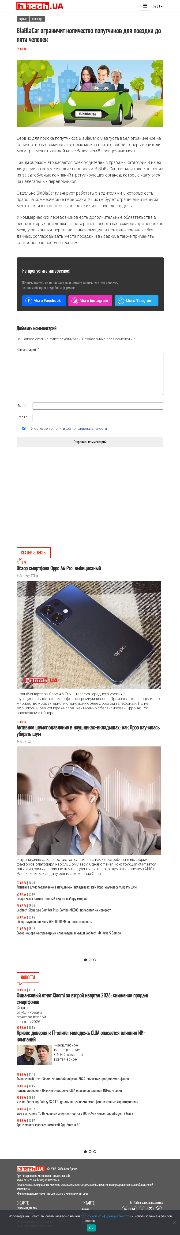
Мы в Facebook (47, 300)
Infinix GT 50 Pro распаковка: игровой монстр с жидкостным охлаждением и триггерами (77, 910)
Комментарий (28, 349)
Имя (21, 405)
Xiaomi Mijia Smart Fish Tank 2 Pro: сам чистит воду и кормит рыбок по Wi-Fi (69, 1113)
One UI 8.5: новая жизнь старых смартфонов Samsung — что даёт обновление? (71, 887)
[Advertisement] (54, 508)
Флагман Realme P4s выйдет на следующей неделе (51, 1079)
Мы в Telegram (139, 300)
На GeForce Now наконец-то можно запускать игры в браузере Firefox (64, 1124)
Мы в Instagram (94, 300)
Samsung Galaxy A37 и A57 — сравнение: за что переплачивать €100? (65, 921)
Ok (91, 1228)
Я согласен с (69, 428)
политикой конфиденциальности (80, 428)
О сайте (23, 1203)
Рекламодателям (27, 1208)
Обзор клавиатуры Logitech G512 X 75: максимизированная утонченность (66, 898)
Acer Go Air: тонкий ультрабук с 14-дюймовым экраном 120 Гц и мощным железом (74, 1101)
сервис (22, 19)
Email (22, 417)
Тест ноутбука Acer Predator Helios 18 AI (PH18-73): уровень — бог (62, 933)
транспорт (37, 19)
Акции (85, 1209)
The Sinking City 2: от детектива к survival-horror (49, 1090)
